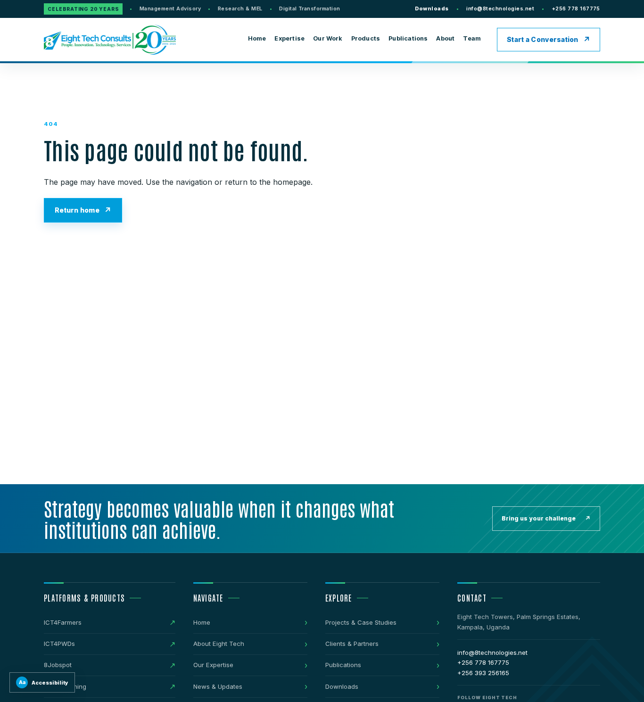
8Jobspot (58, 665)
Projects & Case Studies (360, 622)
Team (472, 38)
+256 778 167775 (576, 8)
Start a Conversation (542, 39)
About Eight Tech (218, 643)
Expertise (289, 38)
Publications (408, 38)
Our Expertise (213, 665)
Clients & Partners (352, 643)
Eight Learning (65, 686)
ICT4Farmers (63, 622)
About (445, 38)
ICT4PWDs (59, 643)
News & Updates (217, 686)
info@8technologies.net (500, 8)
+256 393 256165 (483, 673)
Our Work (328, 38)
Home (257, 38)
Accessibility (44, 682)
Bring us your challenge (546, 518)
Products (365, 38)
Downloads (431, 8)
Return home (77, 210)
